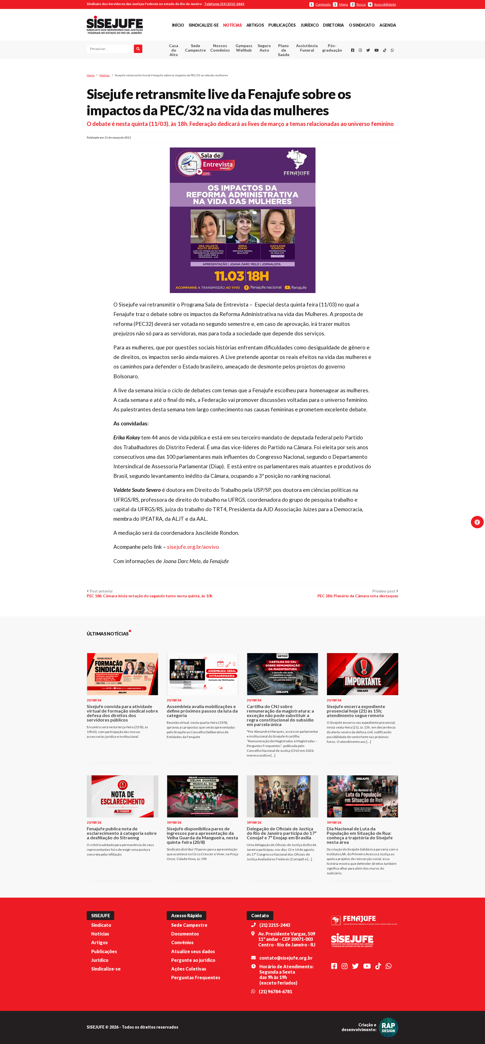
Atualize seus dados (193, 951)
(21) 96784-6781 (275, 991)
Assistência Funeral (307, 47)
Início (178, 25)
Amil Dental (298, 68)
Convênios (182, 942)
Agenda (387, 25)
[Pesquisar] (138, 49)
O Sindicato (361, 25)
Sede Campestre (195, 47)
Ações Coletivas (188, 968)
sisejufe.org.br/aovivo (193, 546)
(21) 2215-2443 (274, 925)
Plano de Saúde (283, 50)
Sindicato (101, 925)
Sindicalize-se (204, 25)
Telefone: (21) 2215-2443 (224, 4)
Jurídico (310, 25)
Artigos (255, 25)
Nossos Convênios (220, 47)
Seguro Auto (264, 47)
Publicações (282, 25)
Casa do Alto (173, 50)
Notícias (232, 25)
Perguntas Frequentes (195, 977)
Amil (298, 61)
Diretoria (333, 25)
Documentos (185, 933)
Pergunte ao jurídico (193, 960)
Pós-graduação (332, 47)
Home (91, 75)
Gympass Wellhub (243, 47)
